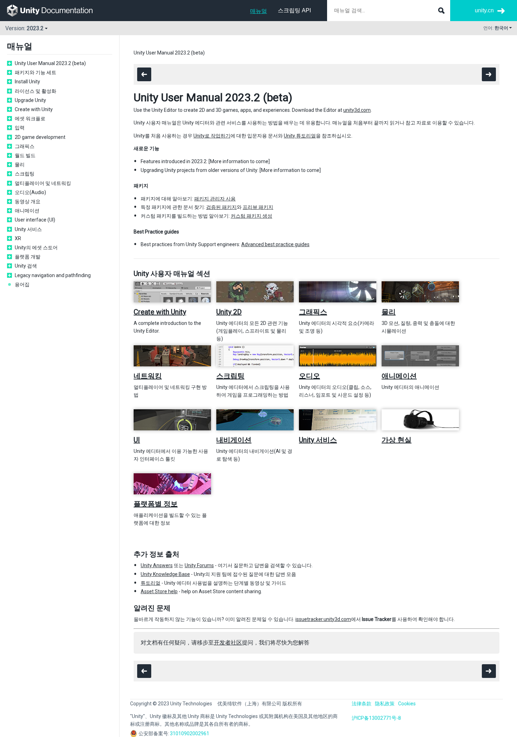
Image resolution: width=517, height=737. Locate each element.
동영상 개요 (27, 201)
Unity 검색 (26, 266)
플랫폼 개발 (27, 256)
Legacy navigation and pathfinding (53, 275)
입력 (20, 127)
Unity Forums (199, 565)
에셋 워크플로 (30, 118)
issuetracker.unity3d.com (323, 619)
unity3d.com (357, 110)
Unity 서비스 (28, 229)
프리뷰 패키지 (258, 207)
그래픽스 (24, 146)
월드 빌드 (25, 155)
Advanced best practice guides (275, 244)
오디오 (309, 376)
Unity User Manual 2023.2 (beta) (50, 63)
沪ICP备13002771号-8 (376, 718)
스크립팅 (24, 174)
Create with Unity (34, 109)
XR (18, 238)
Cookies (407, 703)
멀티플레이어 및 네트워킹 (43, 183)
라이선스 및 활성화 (35, 91)
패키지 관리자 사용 (215, 198)
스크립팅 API (294, 10)
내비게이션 (233, 440)
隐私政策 (385, 703)
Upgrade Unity (30, 100)
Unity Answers (157, 565)
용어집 (22, 284)
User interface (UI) (35, 220)
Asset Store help (159, 591)
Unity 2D (229, 312)
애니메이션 (27, 210)
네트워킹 (148, 376)
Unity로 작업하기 (211, 136)
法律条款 (361, 703)
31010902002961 (189, 733)
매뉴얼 (258, 11)
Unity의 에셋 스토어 (36, 247)
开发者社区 (228, 642)
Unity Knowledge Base (165, 574)
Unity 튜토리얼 (300, 136)
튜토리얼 (150, 583)
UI (137, 440)
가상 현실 (396, 440)
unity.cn (484, 10)
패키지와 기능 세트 (35, 72)
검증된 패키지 (221, 207)
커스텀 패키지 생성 (251, 216)
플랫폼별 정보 (156, 504)
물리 (20, 164)
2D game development (40, 137)
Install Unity (27, 81)
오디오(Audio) (30, 192)
